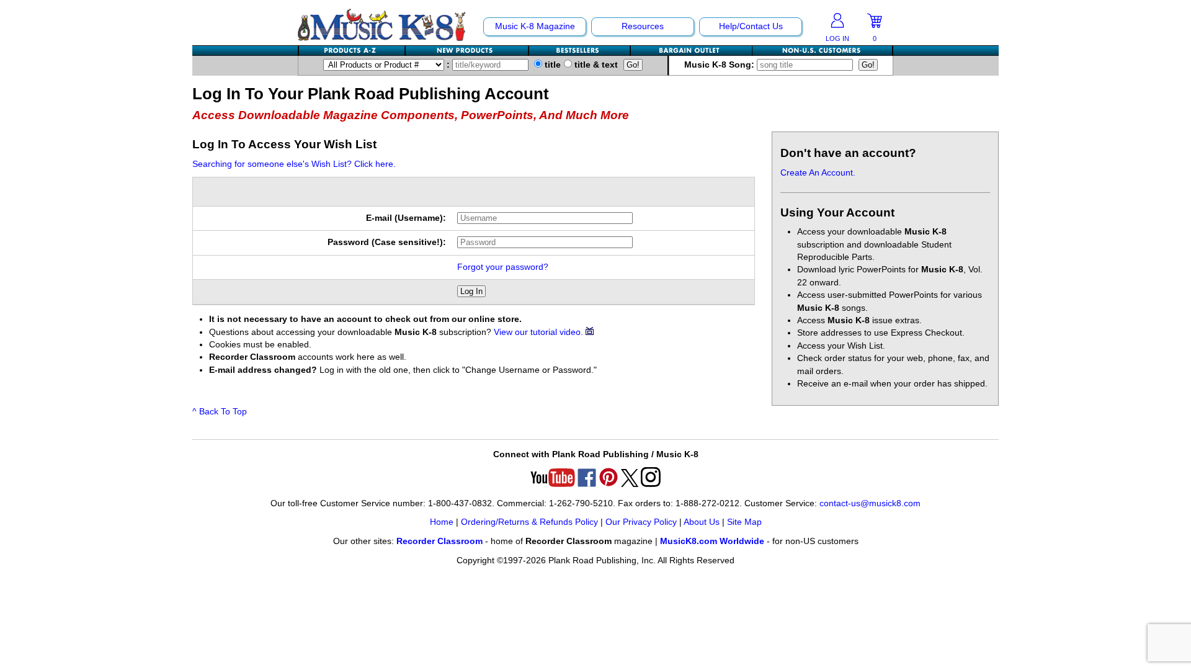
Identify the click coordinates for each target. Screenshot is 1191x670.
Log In (471, 291)
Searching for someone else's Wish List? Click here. (294, 164)
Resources (643, 26)
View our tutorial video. (540, 332)
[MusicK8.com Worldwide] (822, 50)
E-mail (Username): (406, 218)
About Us (702, 522)
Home (441, 522)
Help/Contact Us (751, 26)
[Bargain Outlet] (691, 50)
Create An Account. (817, 172)
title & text (595, 64)
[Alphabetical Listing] (352, 50)
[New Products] (467, 50)
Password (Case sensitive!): (387, 242)
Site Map (744, 522)
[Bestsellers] (580, 50)
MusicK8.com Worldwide (712, 541)
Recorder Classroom (439, 541)
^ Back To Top (219, 411)
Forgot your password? (502, 267)
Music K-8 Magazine (535, 26)
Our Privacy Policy (641, 522)
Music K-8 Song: (720, 64)
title (551, 64)
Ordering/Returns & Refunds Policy (529, 522)
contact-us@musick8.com (870, 503)
